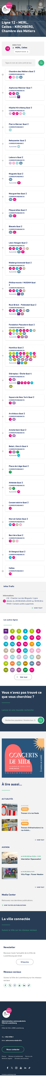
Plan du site (28, 1056)
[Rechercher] (41, 63)
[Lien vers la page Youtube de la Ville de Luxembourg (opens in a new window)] (19, 985)
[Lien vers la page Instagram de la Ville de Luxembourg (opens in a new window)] (15, 985)
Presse (4, 1056)
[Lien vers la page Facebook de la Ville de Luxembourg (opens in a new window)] (5, 985)
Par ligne (5, 19)
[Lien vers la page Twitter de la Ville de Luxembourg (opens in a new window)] (10, 985)
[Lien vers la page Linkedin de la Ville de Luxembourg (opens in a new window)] (24, 985)
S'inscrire (25, 962)
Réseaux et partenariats (15, 1056)
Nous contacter (12, 1049)
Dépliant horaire (20, 51)
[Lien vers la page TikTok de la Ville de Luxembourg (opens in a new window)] (29, 985)
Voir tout (38, 608)
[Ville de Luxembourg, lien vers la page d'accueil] (7, 13)
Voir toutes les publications (15, 905)
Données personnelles (22, 1058)
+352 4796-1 (9, 1037)
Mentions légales (7, 1058)
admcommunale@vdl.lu (14, 1040)
